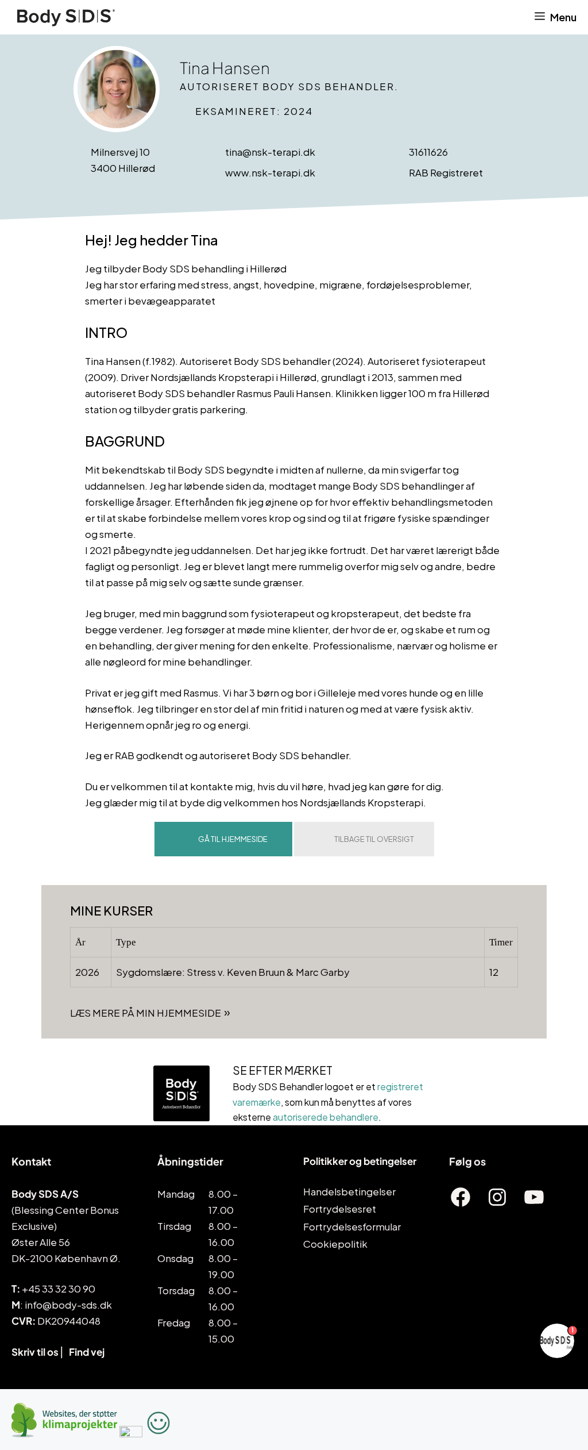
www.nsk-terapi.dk (270, 172)
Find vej (87, 1351)
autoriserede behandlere (325, 1117)
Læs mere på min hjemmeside (145, 1012)
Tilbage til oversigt (374, 839)
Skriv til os (35, 1351)
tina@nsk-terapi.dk (270, 151)
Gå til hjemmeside (233, 839)
